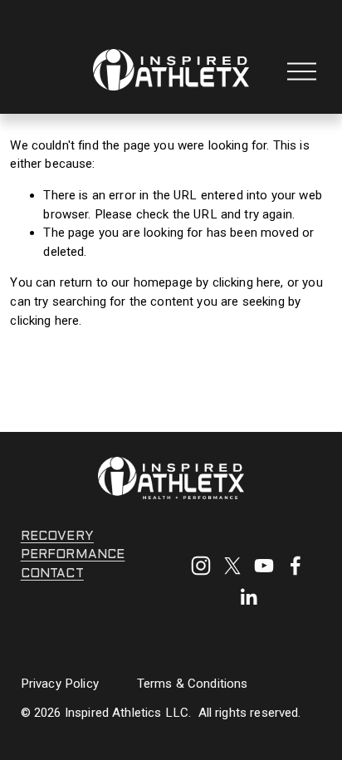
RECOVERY (57, 536)
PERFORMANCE (73, 555)
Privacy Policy (60, 683)
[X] (232, 566)
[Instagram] (201, 566)
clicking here (247, 282)
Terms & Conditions (192, 683)
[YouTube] (264, 566)
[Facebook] (295, 566)
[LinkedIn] (248, 597)
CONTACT (52, 574)
